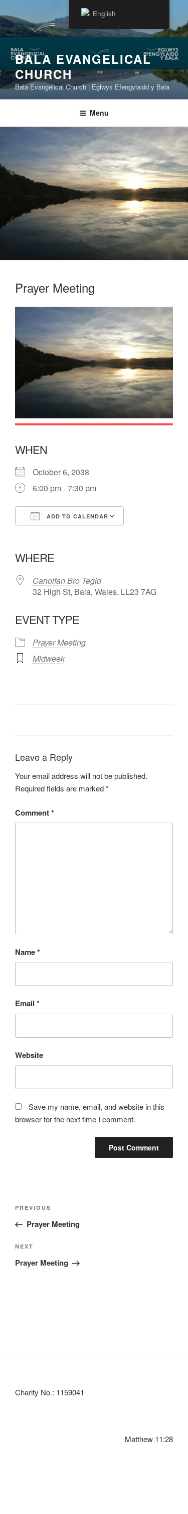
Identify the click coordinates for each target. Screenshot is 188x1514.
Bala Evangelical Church (83, 66)
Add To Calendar (76, 516)
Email (27, 1003)
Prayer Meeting (59, 642)
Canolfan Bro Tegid (67, 580)
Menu (99, 113)
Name (27, 951)
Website (29, 1054)
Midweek (49, 658)
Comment (34, 812)
